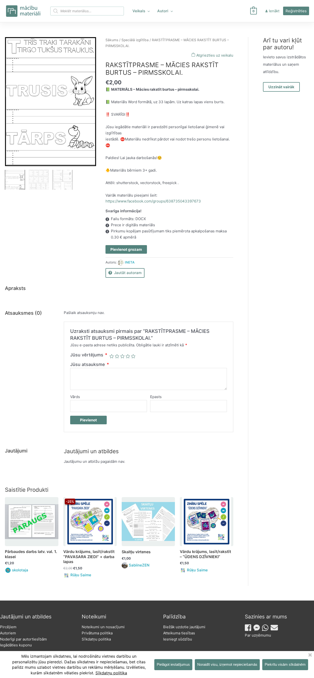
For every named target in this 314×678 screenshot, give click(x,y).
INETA (129, 262)
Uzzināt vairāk (281, 87)
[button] (147, 11)
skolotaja (20, 570)
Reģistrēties (296, 11)
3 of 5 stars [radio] (122, 356)
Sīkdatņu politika (96, 639)
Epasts (156, 396)
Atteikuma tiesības (179, 633)
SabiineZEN (139, 565)
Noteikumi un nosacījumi (103, 627)
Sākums (111, 40)
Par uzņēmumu (258, 635)
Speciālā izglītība (135, 40)
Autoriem (8, 633)
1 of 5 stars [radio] (111, 356)
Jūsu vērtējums (88, 354)
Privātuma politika (97, 633)
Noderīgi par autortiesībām (23, 639)
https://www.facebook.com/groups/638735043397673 (153, 201)
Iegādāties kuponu (16, 645)
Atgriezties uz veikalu (214, 55)
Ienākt (274, 11)
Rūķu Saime (80, 575)
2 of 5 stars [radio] (117, 356)
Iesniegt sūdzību (177, 639)
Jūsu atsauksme (89, 364)
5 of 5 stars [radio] (133, 356)
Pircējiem (8, 627)
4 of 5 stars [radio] (128, 356)
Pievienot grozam (126, 249)
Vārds (75, 396)
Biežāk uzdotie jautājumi (184, 627)
